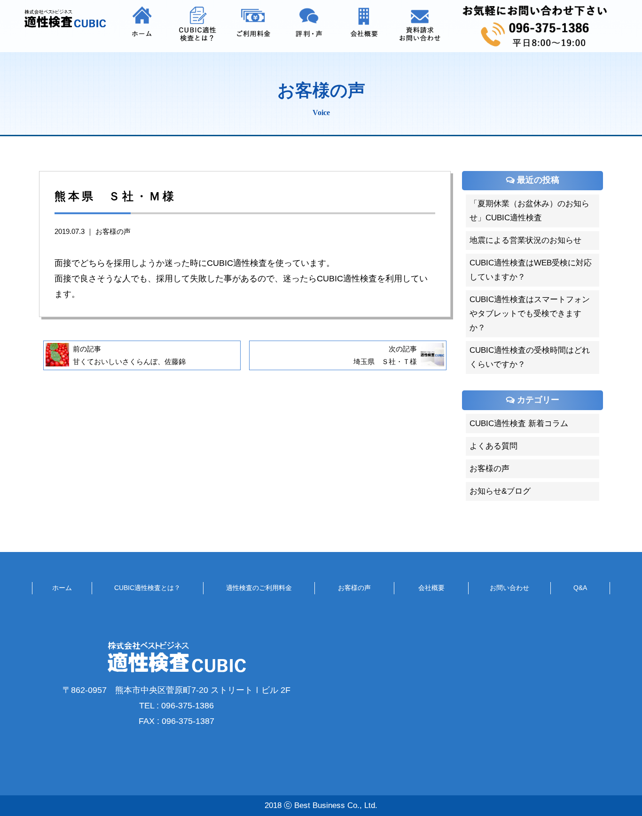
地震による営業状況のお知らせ (525, 240)
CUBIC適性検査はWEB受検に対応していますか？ (531, 269)
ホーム (62, 587)
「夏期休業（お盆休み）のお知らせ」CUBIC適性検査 (529, 210)
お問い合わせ (509, 587)
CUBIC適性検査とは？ (147, 587)
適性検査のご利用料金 (259, 587)
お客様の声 (113, 231)
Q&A (580, 587)
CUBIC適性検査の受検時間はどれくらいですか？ (530, 357)
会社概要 (431, 587)
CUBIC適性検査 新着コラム (519, 423)
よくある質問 (493, 446)
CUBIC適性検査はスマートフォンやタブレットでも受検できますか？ (530, 313)
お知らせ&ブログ (500, 491)
